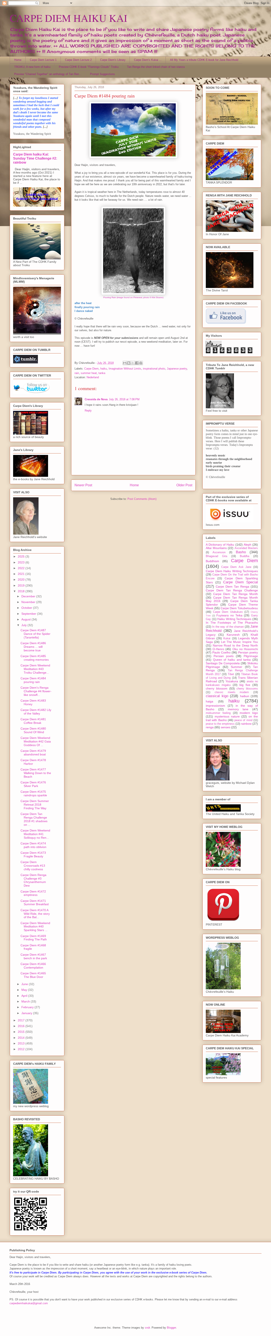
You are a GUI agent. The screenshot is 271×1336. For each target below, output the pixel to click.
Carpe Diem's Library (113, 59)
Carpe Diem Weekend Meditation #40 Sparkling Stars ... (35, 926)
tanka (101, 373)
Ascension (219, 552)
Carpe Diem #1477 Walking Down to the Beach (36, 773)
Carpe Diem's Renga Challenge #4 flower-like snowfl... (36, 691)
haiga (209, 701)
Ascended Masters (246, 548)
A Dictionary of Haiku (220, 544)
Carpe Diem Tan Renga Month (235, 594)
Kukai (226, 638)
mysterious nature (227, 716)
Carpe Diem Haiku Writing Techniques (232, 571)
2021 (21, 574)
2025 (21, 556)
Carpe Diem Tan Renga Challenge (232, 590)
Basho (241, 552)
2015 (21, 1031)
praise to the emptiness (220, 723)
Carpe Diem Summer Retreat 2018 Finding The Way (35, 804)
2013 (21, 1043)
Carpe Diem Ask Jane (236, 567)
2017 (21, 1020)
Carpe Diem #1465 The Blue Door (33, 975)
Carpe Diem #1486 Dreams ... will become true (33, 646)
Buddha (244, 556)
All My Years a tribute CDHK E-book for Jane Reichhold (204, 59)
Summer (236, 667)
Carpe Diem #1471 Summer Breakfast (35, 902)
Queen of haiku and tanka (232, 659)
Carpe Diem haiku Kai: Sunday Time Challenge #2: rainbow (35, 158)
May (24, 989)
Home (17, 59)
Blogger (171, 1327)
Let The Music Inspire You (239, 642)
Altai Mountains (216, 548)
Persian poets (224, 656)
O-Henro (218, 649)
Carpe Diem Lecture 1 (43, 59)
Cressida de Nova (96, 399)
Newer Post (83, 485)
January (27, 1013)
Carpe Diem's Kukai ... (148, 59)
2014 (21, 1037)
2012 (21, 1049)
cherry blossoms (247, 688)
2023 (21, 562)
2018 (21, 591)
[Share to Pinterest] (141, 363)
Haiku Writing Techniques (234, 619)
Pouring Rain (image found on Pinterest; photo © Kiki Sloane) (133, 297)
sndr (147, 1327)
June (25, 984)
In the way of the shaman (228, 626)
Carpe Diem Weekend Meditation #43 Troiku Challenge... (35, 669)
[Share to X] (133, 363)
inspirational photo (154, 368)
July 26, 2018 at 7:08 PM (124, 399)
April (24, 995)
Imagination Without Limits (125, 368)
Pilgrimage (251, 656)
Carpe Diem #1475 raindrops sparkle (34, 793)
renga (210, 727)
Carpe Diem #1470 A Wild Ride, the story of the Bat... (35, 913)
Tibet (231, 674)
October (27, 607)
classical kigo (217, 696)
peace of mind (243, 720)
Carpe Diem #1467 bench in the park (34, 956)
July (24, 625)
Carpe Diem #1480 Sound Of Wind (33, 730)
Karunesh (233, 634)
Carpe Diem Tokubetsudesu (239, 608)
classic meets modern (232, 692)
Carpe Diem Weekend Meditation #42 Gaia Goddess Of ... (36, 741)
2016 (21, 1026)
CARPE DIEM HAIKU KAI (68, 18)
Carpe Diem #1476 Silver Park (33, 784)
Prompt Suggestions (102, 74)
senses (225, 727)
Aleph (247, 544)
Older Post (184, 485)
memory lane (238, 709)
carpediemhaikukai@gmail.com (29, 1303)
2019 (21, 585)
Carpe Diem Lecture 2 (78, 59)
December (28, 596)
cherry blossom (216, 688)
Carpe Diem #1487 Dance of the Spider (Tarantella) (35, 633)
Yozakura (231, 681)
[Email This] (125, 363)
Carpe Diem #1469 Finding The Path (34, 937)
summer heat (89, 373)
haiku (103, 368)
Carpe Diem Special (240, 582)
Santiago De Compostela (223, 663)
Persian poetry (248, 652)
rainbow (246, 723)
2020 (21, 579)
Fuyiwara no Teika (229, 615)
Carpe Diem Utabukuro (227, 611)
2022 (21, 568)
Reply (88, 410)
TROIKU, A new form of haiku (32, 66)
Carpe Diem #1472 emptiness (33, 893)
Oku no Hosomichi (245, 649)
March (26, 1001)
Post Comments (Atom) (141, 498)
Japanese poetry (177, 368)
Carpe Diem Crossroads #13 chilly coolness (33, 865)
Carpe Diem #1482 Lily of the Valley (36, 711)
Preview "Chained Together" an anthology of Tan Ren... (48, 74)
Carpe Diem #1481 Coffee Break (33, 720)
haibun (244, 696)
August (26, 619)
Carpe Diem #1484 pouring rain (33, 680)
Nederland (93, 377)
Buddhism (212, 561)
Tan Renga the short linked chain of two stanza (156, 66)
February (28, 1007)
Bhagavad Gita (216, 556)
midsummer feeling (218, 713)
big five (244, 685)
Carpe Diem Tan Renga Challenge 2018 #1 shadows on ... (34, 819)
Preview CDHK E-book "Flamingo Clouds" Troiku (89, 66)
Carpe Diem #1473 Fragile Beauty (33, 854)
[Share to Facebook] (137, 363)
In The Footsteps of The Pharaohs (232, 622)
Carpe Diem (91, 368)
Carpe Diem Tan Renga (232, 586)
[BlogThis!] (129, 363)
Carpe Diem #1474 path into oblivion (33, 845)
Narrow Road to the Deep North (235, 645)
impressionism (215, 705)
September (29, 613)
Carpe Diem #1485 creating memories (35, 657)
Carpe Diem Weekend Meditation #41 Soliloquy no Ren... (35, 834)
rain (77, 373)
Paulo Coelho (221, 652)
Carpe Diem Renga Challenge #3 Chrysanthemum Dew (33, 880)
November (28, 602)
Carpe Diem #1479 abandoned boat (33, 752)
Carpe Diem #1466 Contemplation (33, 965)
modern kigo (249, 713)
